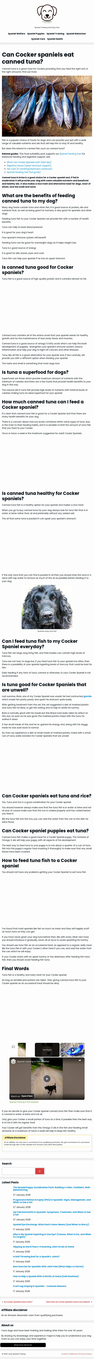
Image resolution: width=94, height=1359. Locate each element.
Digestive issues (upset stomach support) (29, 165)
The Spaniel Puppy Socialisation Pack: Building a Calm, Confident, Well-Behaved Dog (52, 1188)
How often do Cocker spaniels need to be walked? (68, 1302)
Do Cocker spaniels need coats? (18, 1302)
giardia (88, 696)
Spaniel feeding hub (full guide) (24, 172)
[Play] (72, 1049)
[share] (79, 1060)
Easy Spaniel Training (17, 1354)
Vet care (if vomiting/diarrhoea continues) (29, 168)
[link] (13, 1061)
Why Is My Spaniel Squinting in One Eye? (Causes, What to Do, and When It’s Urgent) (52, 1235)
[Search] (39, 1171)
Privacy (82, 1354)
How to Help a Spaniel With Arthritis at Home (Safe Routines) (46, 1276)
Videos (89, 1354)
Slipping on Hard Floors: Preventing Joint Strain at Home (43, 1247)
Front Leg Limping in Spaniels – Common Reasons (39, 1286)
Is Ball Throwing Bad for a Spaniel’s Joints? (36, 1256)
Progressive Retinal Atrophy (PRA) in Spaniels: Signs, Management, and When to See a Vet (52, 1201)
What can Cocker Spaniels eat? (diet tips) (29, 162)
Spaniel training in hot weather (33, 1061)
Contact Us (65, 1354)
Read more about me (23, 1345)
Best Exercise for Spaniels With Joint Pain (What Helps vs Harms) (48, 1266)
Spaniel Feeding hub (70, 153)
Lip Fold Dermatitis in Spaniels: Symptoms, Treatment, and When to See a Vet (52, 1213)
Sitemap (74, 1354)
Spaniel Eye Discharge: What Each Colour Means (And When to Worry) (51, 1224)
